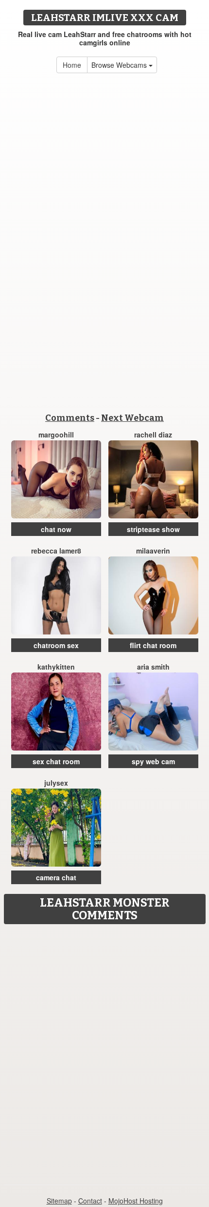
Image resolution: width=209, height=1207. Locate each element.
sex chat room (56, 761)
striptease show (153, 529)
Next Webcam (132, 418)
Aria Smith (153, 667)
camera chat (56, 877)
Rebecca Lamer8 (56, 550)
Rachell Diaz (153, 434)
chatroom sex (56, 645)
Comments (69, 418)
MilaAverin (153, 550)
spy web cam (153, 761)
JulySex (56, 783)
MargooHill (56, 434)
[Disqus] (104, 1051)
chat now (56, 529)
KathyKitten (56, 667)
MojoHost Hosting (135, 1201)
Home (72, 65)
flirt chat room (153, 645)
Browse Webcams (120, 65)
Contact (90, 1201)
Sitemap (59, 1201)
